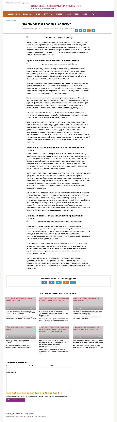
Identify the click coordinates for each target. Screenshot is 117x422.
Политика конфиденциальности (15, 416)
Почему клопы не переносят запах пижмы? (20, 341)
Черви (77, 14)
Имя (8, 366)
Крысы (94, 14)
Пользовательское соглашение (36, 416)
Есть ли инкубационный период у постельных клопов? (20, 313)
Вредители (28, 14)
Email (30, 366)
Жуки (85, 14)
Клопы (59, 14)
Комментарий (11, 372)
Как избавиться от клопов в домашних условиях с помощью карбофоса (53, 314)
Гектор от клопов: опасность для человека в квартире (87, 313)
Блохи (68, 14)
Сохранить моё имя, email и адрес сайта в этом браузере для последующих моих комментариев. (37, 396)
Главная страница (11, 20)
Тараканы (48, 14)
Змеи (38, 14)
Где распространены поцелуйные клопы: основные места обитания (88, 341)
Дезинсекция (14, 14)
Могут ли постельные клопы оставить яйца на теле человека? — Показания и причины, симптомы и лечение (54, 343)
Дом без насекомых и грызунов (56, 5)
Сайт (51, 366)
